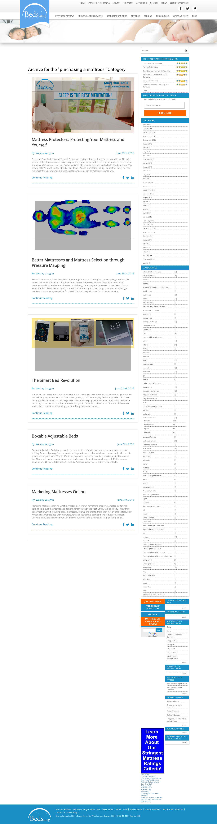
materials (146, 414)
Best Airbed (145, 774)
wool (145, 591)
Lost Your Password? (179, 3)
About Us (116, 3)
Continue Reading (42, 177)
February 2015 (148, 221)
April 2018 (146, 155)
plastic (145, 483)
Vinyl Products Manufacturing (172, 657)
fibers (145, 349)
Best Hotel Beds (146, 784)
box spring (147, 314)
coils (144, 333)
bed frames (147, 291)
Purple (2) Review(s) (150, 67)
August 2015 (147, 198)
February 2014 (148, 259)
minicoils (146, 460)
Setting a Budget (173, 715)
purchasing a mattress (151, 494)
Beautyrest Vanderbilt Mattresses (156, 287)
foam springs (148, 364)
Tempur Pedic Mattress (152, 544)
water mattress (149, 575)
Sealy (169, 627)
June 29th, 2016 (125, 153)
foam (145, 360)
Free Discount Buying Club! (153, 607)
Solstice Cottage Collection (153, 525)
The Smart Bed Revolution (56, 380)
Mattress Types (173, 701)
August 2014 (147, 240)
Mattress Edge (146, 790)
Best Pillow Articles (175, 729)
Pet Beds (135, 16)
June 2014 (146, 247)
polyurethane (148, 487)
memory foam (148, 452)
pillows (145, 479)
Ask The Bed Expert (105, 809)
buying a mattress (150, 322)
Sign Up (164, 3)
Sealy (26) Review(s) (150, 81)
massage (146, 410)
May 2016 (146, 174)
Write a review (180, 16)
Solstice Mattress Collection (153, 529)
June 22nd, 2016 (124, 388)
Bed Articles (168, 809)
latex (145, 402)
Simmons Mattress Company (174, 636)
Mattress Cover (146, 788)
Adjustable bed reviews (90, 16)
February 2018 (148, 159)
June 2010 (146, 263)
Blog (194, 16)
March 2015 (147, 217)
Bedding (148, 16)
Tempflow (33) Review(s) (152, 63)
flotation (146, 356)
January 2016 (148, 182)
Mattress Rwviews (150, 445)
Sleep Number (172, 641)
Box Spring (144, 792)
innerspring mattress (151, 391)
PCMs (145, 471)
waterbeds (147, 579)
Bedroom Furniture (117, 16)
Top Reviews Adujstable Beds (177, 601)
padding (146, 468)
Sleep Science (148, 518)
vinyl (144, 571)
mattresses (147, 448)
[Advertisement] (83, 54)
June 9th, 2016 (125, 444)
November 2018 (149, 136)
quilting (147, 432)
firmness (146, 352)
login (155, 3)
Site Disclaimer (136, 809)
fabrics (145, 345)
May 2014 (146, 251)
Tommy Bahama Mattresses (154, 552)
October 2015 (148, 194)
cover (145, 341)
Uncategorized (148, 564)
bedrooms (147, 295)
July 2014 (146, 244)
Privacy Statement (153, 809)
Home (82, 3)
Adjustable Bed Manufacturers (174, 667)
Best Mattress (148, 302)
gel (144, 375)
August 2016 (147, 167)
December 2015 (149, 186)
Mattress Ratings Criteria (99, 3)
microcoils (147, 456)
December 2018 (149, 132)
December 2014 (149, 228)
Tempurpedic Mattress (152, 548)
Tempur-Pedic (172, 652)
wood (145, 583)
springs (145, 537)
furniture (146, 372)
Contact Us (128, 3)
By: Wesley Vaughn (43, 153)
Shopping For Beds (175, 697)
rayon (145, 498)
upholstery (147, 567)
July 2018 (146, 148)
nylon (146, 428)
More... (145, 91)
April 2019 (146, 125)
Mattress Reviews (64, 16)
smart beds (147, 521)
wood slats (147, 587)
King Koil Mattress (150, 395)
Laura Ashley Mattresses (152, 406)
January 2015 (148, 224)
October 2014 (148, 236)
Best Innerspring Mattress (177, 683)
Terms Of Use (121, 809)
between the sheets (151, 310)
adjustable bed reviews (152, 272)
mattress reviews (149, 441)
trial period (147, 560)
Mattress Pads (146, 786)
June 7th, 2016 (125, 499)
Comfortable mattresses (152, 337)
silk (144, 510)
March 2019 (147, 128)
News (145, 464)
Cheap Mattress (149, 325)
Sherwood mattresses (151, 506)
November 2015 (149, 190)
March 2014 (147, 255)
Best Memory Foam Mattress (154, 306)
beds (145, 299)
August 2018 (147, 144)
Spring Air (170, 644)
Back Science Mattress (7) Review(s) (156, 71)
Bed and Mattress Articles (174, 679)
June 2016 (146, 171)
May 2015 (146, 209)
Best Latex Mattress (148, 776)
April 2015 (146, 213)
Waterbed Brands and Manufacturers (176, 737)
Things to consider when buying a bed (176, 720)
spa (144, 533)
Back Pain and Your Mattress (151, 799)
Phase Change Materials (152, 475)
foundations (147, 368)
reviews (146, 502)
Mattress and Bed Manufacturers (174, 622)
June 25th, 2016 (125, 273)
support (146, 541)
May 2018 (146, 151)
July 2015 (146, 201)
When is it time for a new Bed (151, 797)
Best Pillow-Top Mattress (150, 780)
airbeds (146, 279)
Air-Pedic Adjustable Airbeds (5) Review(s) (155, 76)
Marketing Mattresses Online (58, 491)
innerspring (147, 387)
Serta (169, 631)
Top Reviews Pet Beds (176, 612)
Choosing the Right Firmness (174, 706)
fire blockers (149, 424)
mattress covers (149, 418)
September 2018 (149, 140)
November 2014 (149, 232)
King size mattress (150, 398)
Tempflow (171, 648)
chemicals (147, 329)
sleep (145, 514)
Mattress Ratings (149, 437)
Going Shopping (173, 711)
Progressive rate (149, 491)
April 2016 (146, 178)
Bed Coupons (162, 16)
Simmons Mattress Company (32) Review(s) (155, 85)
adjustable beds (149, 276)
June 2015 (146, 205)
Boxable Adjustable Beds (55, 436)
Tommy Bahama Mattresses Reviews (157, 556)
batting (145, 283)
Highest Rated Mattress (152, 383)
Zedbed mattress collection (154, 594)
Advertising (141, 3)
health (145, 379)
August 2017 (147, 163)
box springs (147, 318)
